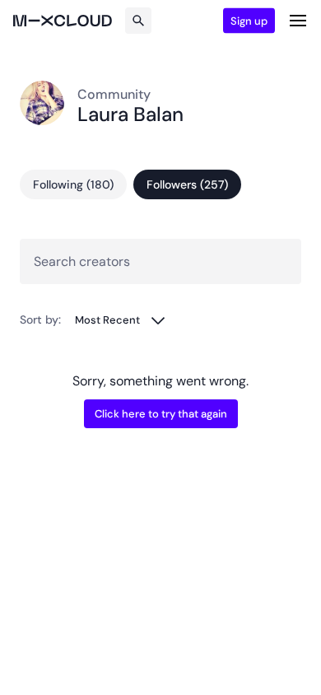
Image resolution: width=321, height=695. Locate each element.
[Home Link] (62, 20)
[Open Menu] (298, 20)
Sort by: (40, 319)
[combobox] (120, 320)
